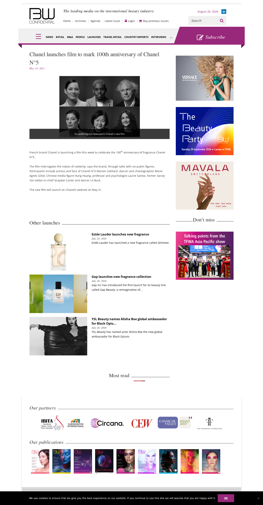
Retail (60, 37)
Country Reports (136, 37)
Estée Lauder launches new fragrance (120, 234)
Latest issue (112, 21)
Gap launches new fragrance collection (121, 277)
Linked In (223, 11)
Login (131, 21)
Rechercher (221, 20)
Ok (226, 498)
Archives (80, 21)
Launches (94, 37)
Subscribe (215, 36)
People (80, 37)
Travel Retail (112, 37)
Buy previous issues (156, 21)
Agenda (95, 21)
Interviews (158, 37)
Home (67, 21)
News (49, 37)
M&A (70, 37)
